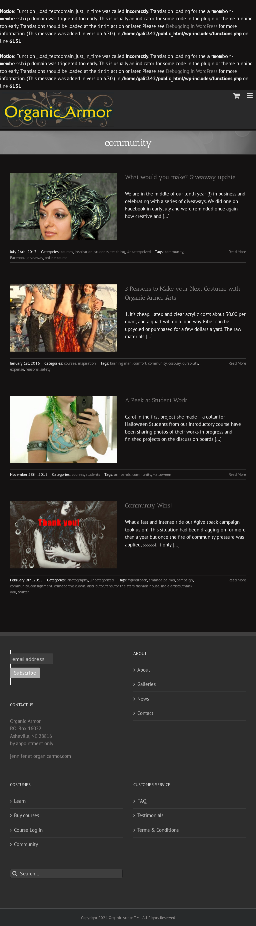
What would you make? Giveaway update (180, 177)
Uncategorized (139, 251)
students (101, 251)
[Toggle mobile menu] (250, 95)
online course (56, 257)
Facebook (18, 257)
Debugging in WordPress (191, 26)
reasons (32, 369)
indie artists (171, 585)
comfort (139, 363)
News (143, 699)
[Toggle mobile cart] (236, 95)
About (143, 670)
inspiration (84, 251)
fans (109, 585)
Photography (77, 579)
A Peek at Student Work (156, 400)
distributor (95, 585)
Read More (237, 251)
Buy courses (26, 815)
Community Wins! (148, 505)
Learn (20, 801)
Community (26, 844)
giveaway (35, 257)
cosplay (174, 363)
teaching (117, 251)
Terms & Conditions (158, 830)
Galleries (146, 684)
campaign (185, 579)
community (174, 251)
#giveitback (137, 579)
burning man (121, 363)
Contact (145, 713)
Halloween (162, 474)
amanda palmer (162, 579)
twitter (23, 591)
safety (45, 369)
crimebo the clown (69, 585)
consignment (41, 585)
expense (17, 369)
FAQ (141, 801)
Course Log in (28, 830)
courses (67, 251)
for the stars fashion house (136, 585)
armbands (122, 474)
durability (190, 363)
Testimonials (150, 815)
